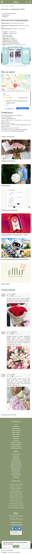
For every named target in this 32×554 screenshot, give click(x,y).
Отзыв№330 (3, 294)
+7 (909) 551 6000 (12, 33)
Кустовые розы (16, 475)
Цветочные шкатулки (16, 463)
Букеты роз (16, 456)
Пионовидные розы (16, 473)
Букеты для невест (16, 467)
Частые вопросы (16, 432)
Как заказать (16, 436)
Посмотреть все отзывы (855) (8, 414)
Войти (4, 550)
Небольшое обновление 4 (9, 210)
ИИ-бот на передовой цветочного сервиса (15, 259)
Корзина (5, 552)
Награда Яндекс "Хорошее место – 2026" (14, 235)
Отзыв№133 (3, 375)
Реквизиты (5, 16)
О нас (16, 424)
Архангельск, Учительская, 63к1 (16, 515)
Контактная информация (9, 13)
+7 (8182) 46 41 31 (12, 31)
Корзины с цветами (16, 462)
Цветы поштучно (16, 454)
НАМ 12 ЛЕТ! (5, 284)
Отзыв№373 (3, 332)
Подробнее (10, 544)
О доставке (16, 440)
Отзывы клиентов (8, 290)
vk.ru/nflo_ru (12, 38)
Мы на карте (6, 15)
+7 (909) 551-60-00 (16, 524)
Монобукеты (16, 458)
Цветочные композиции (16, 465)
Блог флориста (16, 428)
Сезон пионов (5, 185)
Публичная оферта (16, 446)
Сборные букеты (16, 460)
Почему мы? (16, 426)
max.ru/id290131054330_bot (13, 43)
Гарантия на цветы (16, 442)
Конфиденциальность (16, 448)
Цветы (16, 451)
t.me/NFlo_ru (15, 41)
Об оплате (16, 438)
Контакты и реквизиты (16, 444)
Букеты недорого (16, 471)
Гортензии (16, 477)
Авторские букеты (16, 469)
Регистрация (10, 550)
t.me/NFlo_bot (13, 39)
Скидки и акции (16, 434)
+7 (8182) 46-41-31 (16, 522)
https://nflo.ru (9, 35)
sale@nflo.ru (10, 36)
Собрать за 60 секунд (8, 161)
